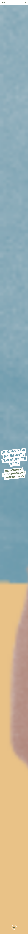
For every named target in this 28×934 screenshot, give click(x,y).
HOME (3, 2)
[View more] (14, 928)
